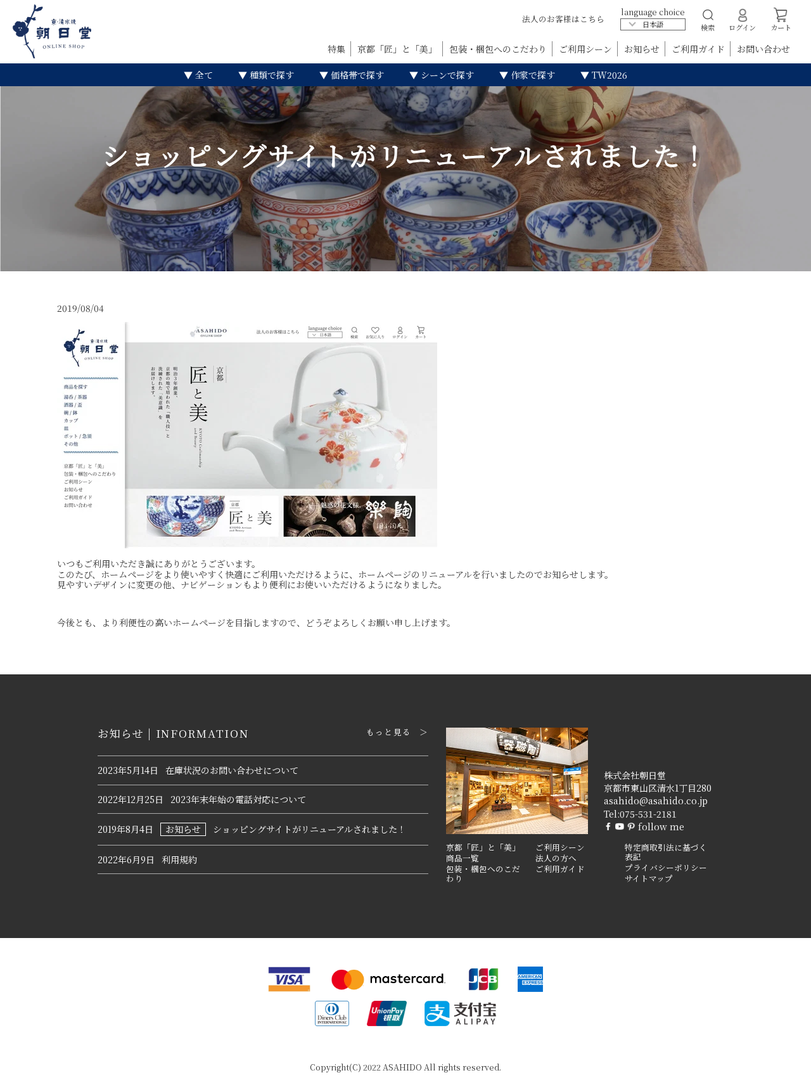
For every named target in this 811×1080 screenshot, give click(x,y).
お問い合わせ (763, 48)
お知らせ (643, 48)
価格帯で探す (356, 75)
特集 (338, 48)
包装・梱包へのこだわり (499, 48)
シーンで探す (446, 75)
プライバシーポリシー (666, 867)
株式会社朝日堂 (635, 775)
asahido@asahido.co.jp (656, 800)
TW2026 (608, 75)
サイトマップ (649, 878)
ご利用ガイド (699, 48)
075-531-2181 (648, 813)
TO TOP (781, 1062)
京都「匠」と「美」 (398, 48)
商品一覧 (462, 858)
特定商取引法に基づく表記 (666, 852)
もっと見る (388, 732)
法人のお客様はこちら (563, 19)
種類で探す (270, 75)
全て (203, 75)
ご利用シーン (587, 48)
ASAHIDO (402, 1067)
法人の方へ (556, 858)
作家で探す (531, 75)
